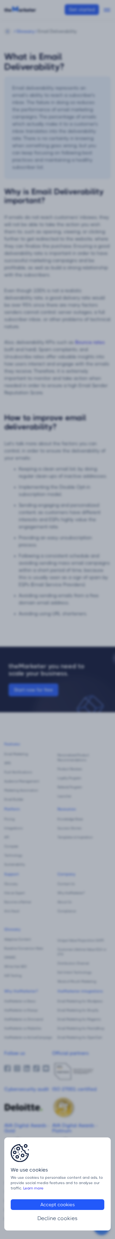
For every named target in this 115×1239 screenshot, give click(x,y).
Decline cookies (57, 1218)
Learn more (33, 1188)
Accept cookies (57, 1204)
